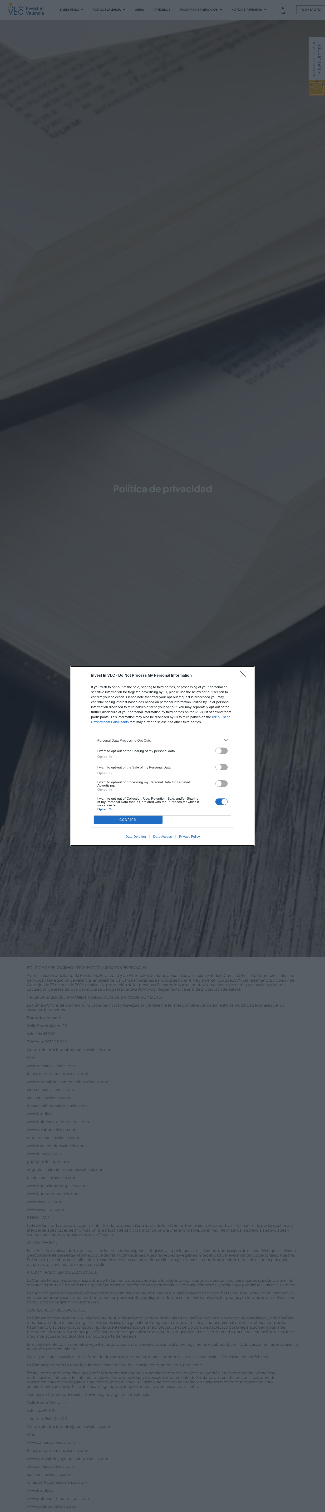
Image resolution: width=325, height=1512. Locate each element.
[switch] (221, 751)
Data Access (162, 836)
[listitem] (162, 740)
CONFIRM (128, 820)
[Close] (244, 675)
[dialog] (162, 756)
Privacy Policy (189, 836)
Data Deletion (135, 836)
